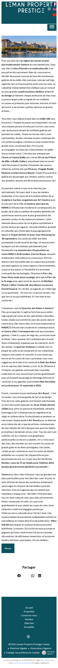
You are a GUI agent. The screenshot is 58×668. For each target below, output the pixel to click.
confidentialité (49, 660)
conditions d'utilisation (22, 663)
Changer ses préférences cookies (23, 652)
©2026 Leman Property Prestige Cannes (29, 644)
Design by (51, 652)
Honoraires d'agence (40, 648)
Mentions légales (18, 648)
